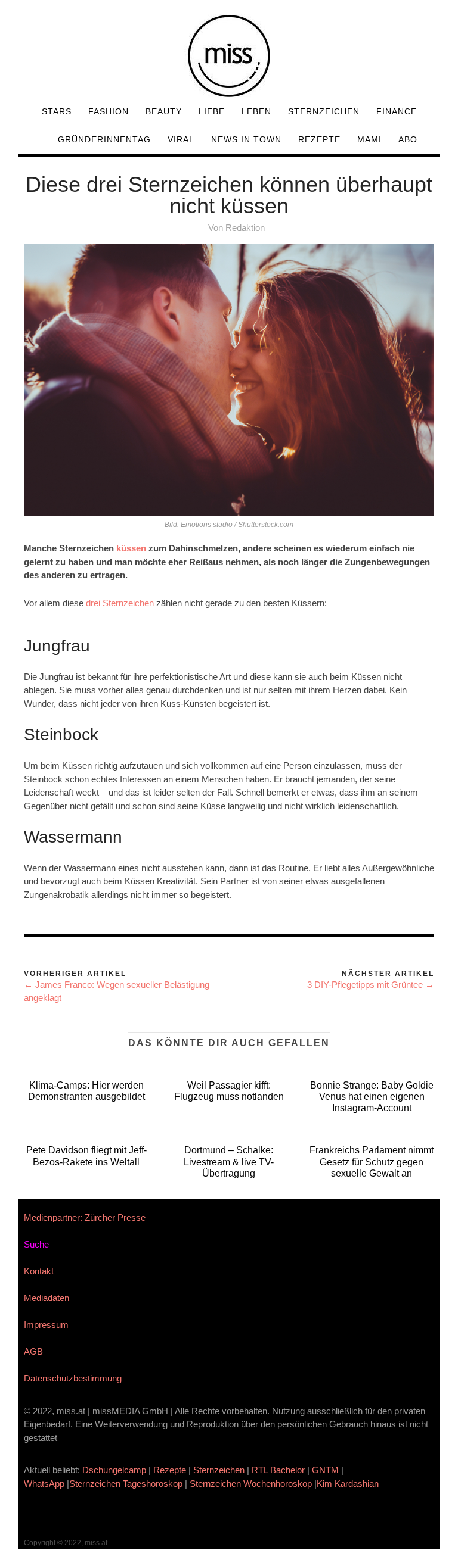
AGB (33, 1351)
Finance (396, 111)
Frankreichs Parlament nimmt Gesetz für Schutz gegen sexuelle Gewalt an (372, 1161)
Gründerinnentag (104, 139)
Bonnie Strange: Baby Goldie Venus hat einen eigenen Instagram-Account (372, 1096)
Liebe (212, 111)
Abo (407, 139)
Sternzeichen (324, 111)
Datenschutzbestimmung (73, 1378)
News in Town (246, 139)
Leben (256, 111)
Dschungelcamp (114, 1470)
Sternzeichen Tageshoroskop (125, 1484)
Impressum (46, 1325)
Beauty (164, 111)
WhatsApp (44, 1484)
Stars (57, 111)
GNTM (325, 1470)
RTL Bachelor (278, 1470)
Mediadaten (46, 1298)
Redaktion (245, 228)
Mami (369, 139)
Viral (181, 139)
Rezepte (319, 139)
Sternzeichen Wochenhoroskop (251, 1484)
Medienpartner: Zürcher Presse (85, 1217)
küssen (131, 548)
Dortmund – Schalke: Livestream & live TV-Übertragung (229, 1161)
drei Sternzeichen (120, 603)
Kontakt (39, 1271)
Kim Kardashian (349, 1484)
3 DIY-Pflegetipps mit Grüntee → (370, 985)
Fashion (108, 111)
